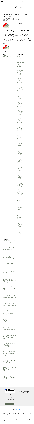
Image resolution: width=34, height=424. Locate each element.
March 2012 (19, 206)
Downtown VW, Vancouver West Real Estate (12, 19)
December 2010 (20, 222)
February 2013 (20, 193)
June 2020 (19, 114)
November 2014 (20, 175)
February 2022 (20, 101)
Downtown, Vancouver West (8, 273)
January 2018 (19, 141)
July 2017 (19, 146)
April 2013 (19, 191)
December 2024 (20, 71)
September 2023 (20, 81)
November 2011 (20, 210)
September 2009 (20, 231)
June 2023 (19, 85)
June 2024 (19, 74)
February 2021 (20, 109)
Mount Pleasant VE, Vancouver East (9, 334)
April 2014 (19, 182)
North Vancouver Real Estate (8, 342)
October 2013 (19, 186)
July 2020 (19, 113)
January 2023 (20, 89)
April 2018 (19, 138)
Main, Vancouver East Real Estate (9, 326)
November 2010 (20, 223)
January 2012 (19, 208)
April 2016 (19, 158)
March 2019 (19, 128)
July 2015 (19, 168)
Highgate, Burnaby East (7, 302)
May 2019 (19, 126)
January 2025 (20, 70)
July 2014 (19, 178)
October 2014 (19, 176)
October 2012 (19, 198)
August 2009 (19, 232)
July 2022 (19, 96)
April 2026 (19, 57)
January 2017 (19, 150)
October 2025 (20, 61)
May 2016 (19, 157)
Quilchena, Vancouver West (8, 345)
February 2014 (20, 184)
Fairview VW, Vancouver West (8, 279)
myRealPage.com (19, 409)
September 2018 (20, 134)
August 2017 (19, 145)
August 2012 (19, 200)
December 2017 (20, 142)
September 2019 (20, 121)
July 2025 (19, 64)
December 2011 (20, 209)
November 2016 (20, 151)
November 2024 (20, 72)
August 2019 (19, 122)
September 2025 (20, 62)
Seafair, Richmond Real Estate (8, 353)
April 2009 (19, 234)
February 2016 (20, 160)
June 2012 (19, 202)
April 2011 (19, 218)
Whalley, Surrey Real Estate (8, 378)
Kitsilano (4, 312)
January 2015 (19, 174)
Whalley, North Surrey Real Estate (9, 377)
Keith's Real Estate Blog (7, 56)
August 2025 (19, 63)
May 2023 (19, 86)
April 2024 (19, 77)
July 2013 (19, 189)
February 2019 (20, 129)
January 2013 (19, 194)
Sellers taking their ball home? (8, 354)
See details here (13, 25)
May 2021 (19, 105)
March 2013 (19, 192)
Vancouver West (6, 369)
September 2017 (20, 144)
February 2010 (20, 230)
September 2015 (20, 166)
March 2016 (19, 159)
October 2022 (20, 93)
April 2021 (19, 106)
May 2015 (19, 170)
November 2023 (20, 79)
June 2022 (19, 97)
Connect (21, 1)
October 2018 (19, 133)
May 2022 (19, 98)
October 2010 (19, 224)
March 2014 (19, 183)
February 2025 (20, 69)
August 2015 (19, 167)
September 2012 (20, 199)
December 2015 (20, 162)
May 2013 (19, 190)
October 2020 (20, 111)
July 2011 (18, 215)
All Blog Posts (5, 55)
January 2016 (19, 161)
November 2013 (20, 185)
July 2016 (19, 154)
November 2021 (20, 102)
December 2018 (20, 130)
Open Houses (5, 58)
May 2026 (19, 56)
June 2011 (19, 216)
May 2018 (19, 137)
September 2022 (20, 94)
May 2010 (19, 226)
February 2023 (20, 88)
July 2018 (19, 135)
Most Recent (19, 55)
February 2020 (20, 118)
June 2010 (19, 225)
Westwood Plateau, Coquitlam (9, 376)
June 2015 (19, 169)
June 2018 (19, 136)
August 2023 (19, 82)
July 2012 (19, 201)
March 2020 (19, 117)
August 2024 (19, 73)
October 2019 (19, 120)
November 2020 (20, 110)
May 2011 (19, 217)
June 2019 (19, 125)
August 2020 (19, 112)
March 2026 (19, 58)
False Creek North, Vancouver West (9, 282)
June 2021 (19, 104)
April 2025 (19, 66)
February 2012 (20, 207)
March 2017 (19, 149)
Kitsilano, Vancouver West (8, 313)
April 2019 (19, 127)
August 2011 (19, 214)
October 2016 (19, 152)
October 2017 (19, 143)
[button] (26, 1)
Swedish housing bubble (7, 366)
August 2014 (19, 177)
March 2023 (19, 87)
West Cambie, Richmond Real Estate (10, 370)
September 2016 (20, 153)
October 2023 (20, 80)
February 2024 (20, 78)
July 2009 (19, 233)
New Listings (5, 57)
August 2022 (19, 95)
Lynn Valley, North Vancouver (8, 322)
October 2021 (19, 103)
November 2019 (20, 119)
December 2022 (20, 90)
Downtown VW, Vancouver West (9, 270)
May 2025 (19, 65)
